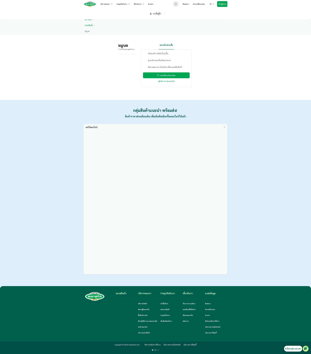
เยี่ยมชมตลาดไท (188, 315)
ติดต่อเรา (208, 304)
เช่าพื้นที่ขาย (164, 304)
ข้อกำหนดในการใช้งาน (212, 321)
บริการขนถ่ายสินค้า (144, 333)
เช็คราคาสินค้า (142, 304)
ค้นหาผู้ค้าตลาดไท (143, 309)
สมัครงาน (186, 321)
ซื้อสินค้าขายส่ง (142, 315)
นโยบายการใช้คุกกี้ (211, 333)
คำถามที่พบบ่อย (210, 309)
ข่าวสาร (207, 315)
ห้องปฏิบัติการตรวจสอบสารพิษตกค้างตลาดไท (147, 324)
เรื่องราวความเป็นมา (189, 304)
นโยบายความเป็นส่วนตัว (212, 327)
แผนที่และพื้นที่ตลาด (189, 309)
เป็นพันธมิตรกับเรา (166, 321)
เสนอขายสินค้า (165, 309)
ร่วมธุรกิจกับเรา (165, 315)
